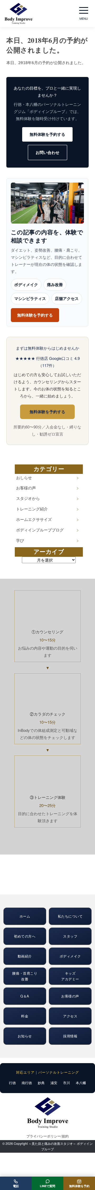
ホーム (25, 916)
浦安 (53, 1082)
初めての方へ (24, 936)
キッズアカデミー (70, 976)
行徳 (12, 1082)
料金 (24, 1015)
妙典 (41, 1082)
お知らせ (25, 1035)
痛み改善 (55, 284)
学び (20, 540)
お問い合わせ (47, 152)
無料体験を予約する (47, 134)
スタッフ (70, 936)
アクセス (70, 1015)
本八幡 (81, 1082)
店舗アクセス (67, 298)
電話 (16, 1186)
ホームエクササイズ (34, 519)
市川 (66, 1082)
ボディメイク (26, 284)
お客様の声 (26, 487)
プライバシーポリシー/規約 (47, 1136)
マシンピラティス (30, 298)
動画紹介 (25, 956)
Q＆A (24, 996)
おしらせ (24, 477)
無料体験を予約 (79, 1186)
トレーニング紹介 (32, 508)
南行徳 (27, 1082)
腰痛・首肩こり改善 (24, 976)
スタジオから (28, 498)
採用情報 (70, 1035)
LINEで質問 (47, 1186)
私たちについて (70, 916)
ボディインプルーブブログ (40, 529)
